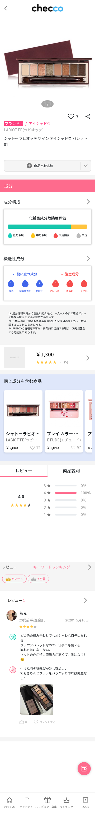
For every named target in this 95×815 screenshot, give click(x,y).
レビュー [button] (23, 470)
